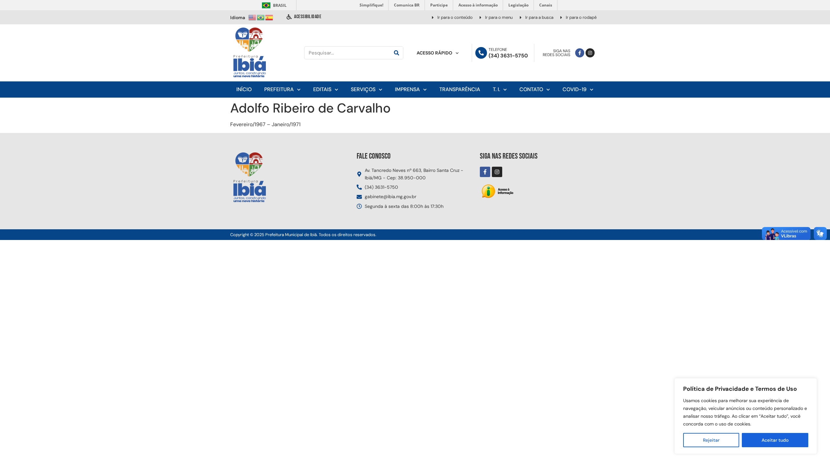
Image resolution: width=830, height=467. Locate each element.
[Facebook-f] (579, 52)
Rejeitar (711, 440)
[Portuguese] (261, 17)
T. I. (496, 89)
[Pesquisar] (396, 53)
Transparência (459, 89)
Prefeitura (279, 89)
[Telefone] (481, 53)
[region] (745, 416)
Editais (322, 89)
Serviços (363, 89)
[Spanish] (269, 17)
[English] (252, 17)
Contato (531, 89)
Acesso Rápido (434, 53)
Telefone (498, 49)
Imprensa (407, 89)
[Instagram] (590, 52)
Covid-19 (575, 89)
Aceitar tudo (775, 440)
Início (244, 89)
